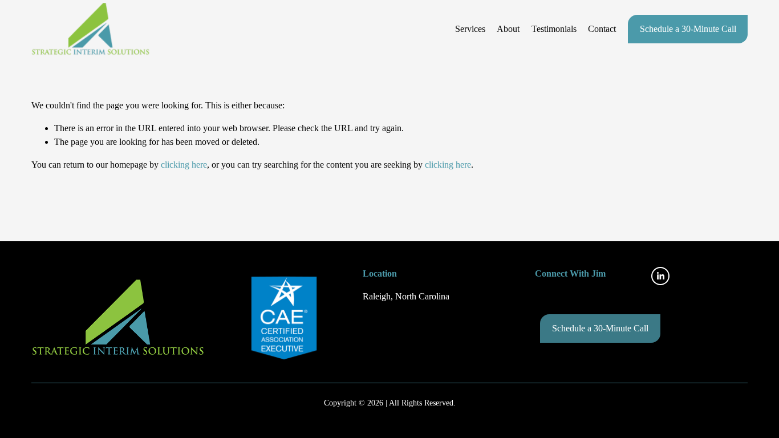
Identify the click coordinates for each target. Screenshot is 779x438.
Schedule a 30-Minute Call (688, 29)
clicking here (184, 164)
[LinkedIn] (660, 276)
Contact (602, 29)
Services (470, 29)
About (508, 29)
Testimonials (554, 29)
